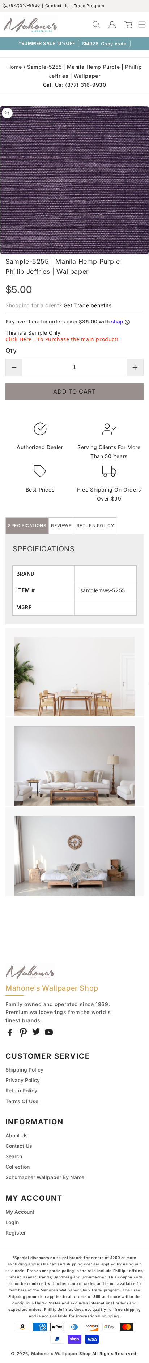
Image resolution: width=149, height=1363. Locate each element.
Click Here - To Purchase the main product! (61, 339)
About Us (16, 1135)
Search (13, 1156)
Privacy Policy (22, 1080)
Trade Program (89, 5)
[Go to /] (31, 24)
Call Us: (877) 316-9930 (74, 85)
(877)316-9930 (24, 5)
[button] (138, 24)
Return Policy (21, 1090)
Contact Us (57, 5)
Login (12, 1222)
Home (14, 67)
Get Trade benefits (88, 305)
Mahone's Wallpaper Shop (61, 1353)
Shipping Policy (24, 1070)
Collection (17, 1167)
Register (15, 1233)
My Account (19, 1212)
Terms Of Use (21, 1101)
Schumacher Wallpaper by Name (44, 1177)
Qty (11, 350)
